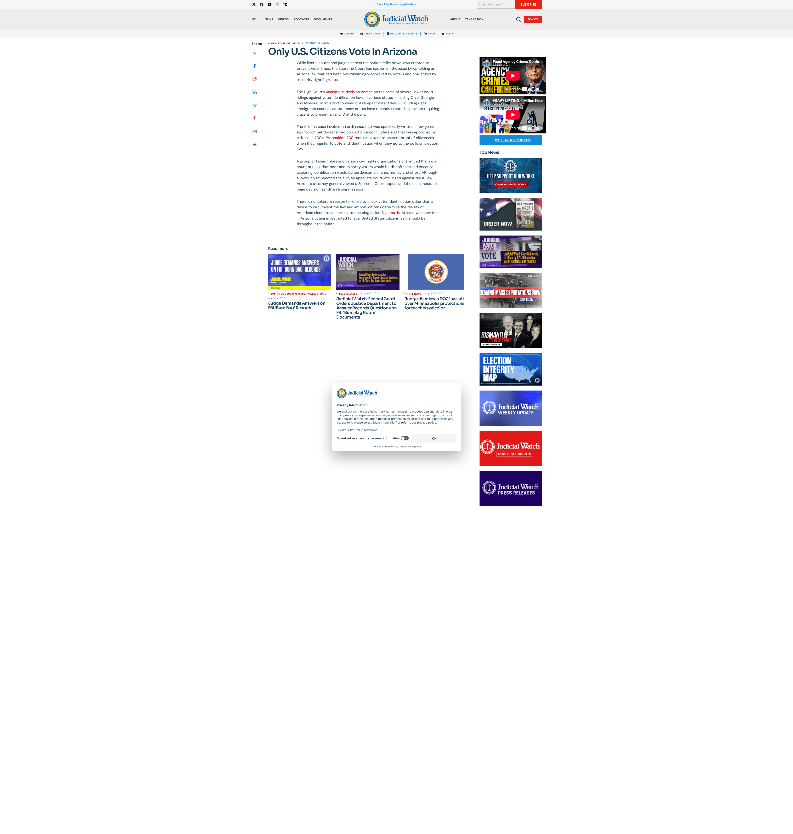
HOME (449, 33)
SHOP (431, 33)
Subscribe (528, 4)
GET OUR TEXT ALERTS (403, 33)
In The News (413, 294)
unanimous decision (343, 91)
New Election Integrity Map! (397, 4)
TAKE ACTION (372, 33)
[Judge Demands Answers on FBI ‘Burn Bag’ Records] (299, 272)
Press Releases (347, 294)
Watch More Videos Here (513, 140)
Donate (533, 19)
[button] (253, 19)
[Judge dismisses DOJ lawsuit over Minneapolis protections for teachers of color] (436, 272)
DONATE (349, 33)
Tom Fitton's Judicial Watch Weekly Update (298, 294)
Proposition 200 (339, 137)
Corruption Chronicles (285, 43)
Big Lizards (390, 212)
